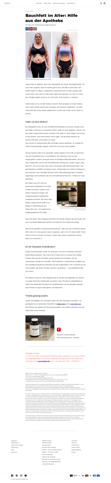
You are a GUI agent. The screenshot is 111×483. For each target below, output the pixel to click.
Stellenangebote (76, 450)
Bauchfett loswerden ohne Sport (51, 459)
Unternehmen (75, 445)
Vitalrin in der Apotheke (48, 457)
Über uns (74, 443)
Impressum (14, 452)
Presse (73, 452)
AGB (12, 450)
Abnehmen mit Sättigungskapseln (51, 462)
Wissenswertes (46, 445)
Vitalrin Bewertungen (48, 464)
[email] (35, 28)
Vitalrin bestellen (47, 443)
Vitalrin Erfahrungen (47, 454)
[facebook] (27, 28)
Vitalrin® (18, 479)
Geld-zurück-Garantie (17, 445)
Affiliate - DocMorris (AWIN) (50, 452)
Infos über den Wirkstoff (49, 447)
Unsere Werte (76, 447)
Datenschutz (14, 447)
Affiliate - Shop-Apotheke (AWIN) (52, 450)
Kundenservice (15, 443)
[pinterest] (31, 28)
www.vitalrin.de (82, 210)
